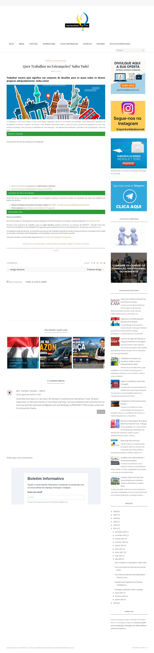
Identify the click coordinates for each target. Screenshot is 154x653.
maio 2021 (118, 556)
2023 (115, 522)
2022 (115, 525)
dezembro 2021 (120, 532)
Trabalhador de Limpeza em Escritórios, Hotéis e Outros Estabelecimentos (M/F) (131, 361)
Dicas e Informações (69, 44)
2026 (115, 511)
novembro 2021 (120, 535)
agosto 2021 (119, 545)
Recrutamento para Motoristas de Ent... (20, 364)
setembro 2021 (120, 542)
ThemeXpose (22, 648)
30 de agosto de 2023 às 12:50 (28, 394)
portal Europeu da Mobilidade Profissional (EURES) (33, 189)
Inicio (11, 44)
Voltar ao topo (139, 648)
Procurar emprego (15, 134)
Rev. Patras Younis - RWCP (30, 391)
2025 (115, 515)
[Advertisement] (77, 15)
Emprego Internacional (55, 60)
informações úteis (92, 221)
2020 (115, 603)
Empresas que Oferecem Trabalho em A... (87, 364)
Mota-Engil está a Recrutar (130, 441)
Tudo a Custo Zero (36, 282)
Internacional (49, 44)
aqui (99, 227)
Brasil (21, 44)
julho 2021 (118, 549)
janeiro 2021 (119, 599)
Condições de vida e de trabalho (21, 193)
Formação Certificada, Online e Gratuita (129, 589)
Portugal (33, 44)
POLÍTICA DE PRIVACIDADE (120, 44)
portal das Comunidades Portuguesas (40, 208)
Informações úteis (15, 212)
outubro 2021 (120, 539)
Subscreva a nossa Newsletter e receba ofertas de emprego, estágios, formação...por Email (56, 244)
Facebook (87, 44)
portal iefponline (20, 186)
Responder (101, 412)
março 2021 (119, 593)
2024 (115, 518)
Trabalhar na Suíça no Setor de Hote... (53, 364)
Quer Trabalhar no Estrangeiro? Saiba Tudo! (131, 562)
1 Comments (12, 263)
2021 (115, 528)
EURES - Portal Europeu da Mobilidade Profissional (70, 205)
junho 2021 (119, 552)
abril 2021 (118, 559)
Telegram (100, 44)
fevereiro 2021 (120, 596)
